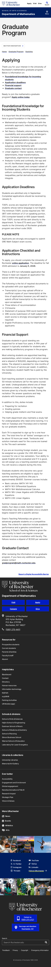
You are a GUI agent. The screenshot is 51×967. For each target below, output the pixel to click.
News (7, 816)
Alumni (5, 659)
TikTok (34, 864)
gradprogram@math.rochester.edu (18, 563)
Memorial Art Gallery (10, 763)
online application (20, 263)
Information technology (11, 689)
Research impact (9, 793)
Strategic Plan (7, 797)
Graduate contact (13, 88)
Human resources (9, 685)
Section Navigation (12, 46)
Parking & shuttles (9, 700)
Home (4, 51)
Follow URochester (36, 871)
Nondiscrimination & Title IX (13, 790)
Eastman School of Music (12, 726)
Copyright (24, 950)
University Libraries (10, 760)
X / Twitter (17, 864)
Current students (9, 648)
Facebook (17, 860)
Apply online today (21, 97)
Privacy (15, 950)
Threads (16, 871)
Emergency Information (40, 950)
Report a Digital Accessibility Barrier (34, 574)
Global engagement (10, 786)
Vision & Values (8, 801)
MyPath (5, 693)
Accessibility (7, 779)
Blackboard (6, 674)
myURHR (5, 696)
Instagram (17, 867)
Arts (7, 830)
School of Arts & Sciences (14, 11)
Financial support (13, 85)
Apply (29, 3)
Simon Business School (11, 737)
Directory (6, 682)
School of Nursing (9, 733)
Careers (13, 609)
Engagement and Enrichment (14, 782)
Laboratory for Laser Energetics (15, 744)
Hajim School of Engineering (13, 722)
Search (4, 938)
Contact (5, 678)
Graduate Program (16, 51)
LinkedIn (34, 867)
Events (8, 821)
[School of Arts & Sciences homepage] (20, 586)
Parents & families (9, 652)
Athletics (9, 825)
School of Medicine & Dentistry (14, 730)
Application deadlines (15, 82)
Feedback (6, 950)
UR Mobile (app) (8, 704)
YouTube (35, 860)
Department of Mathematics (18, 14)
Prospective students (10, 644)
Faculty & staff (7, 655)
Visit (35, 3)
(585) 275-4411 (13, 629)
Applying (29, 51)
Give (40, 3)
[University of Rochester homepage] (11, 3)
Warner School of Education (13, 741)
